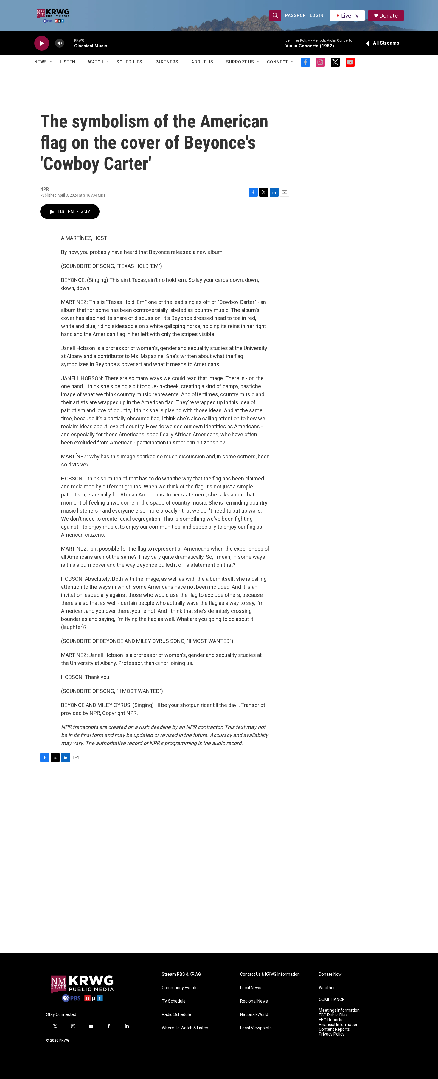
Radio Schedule (176, 1014)
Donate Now (330, 974)
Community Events (180, 988)
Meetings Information (339, 1010)
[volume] (60, 43)
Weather (327, 988)
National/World (254, 1014)
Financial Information (338, 1024)
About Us (202, 62)
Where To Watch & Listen (185, 1028)
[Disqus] (219, 872)
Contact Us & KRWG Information (270, 974)
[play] (41, 43)
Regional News (254, 1001)
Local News (250, 988)
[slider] (69, 43)
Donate (388, 16)
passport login (304, 15)
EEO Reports (330, 1020)
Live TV (350, 15)
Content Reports (334, 1029)
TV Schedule (174, 1001)
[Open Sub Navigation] (51, 62)
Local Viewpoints (256, 1028)
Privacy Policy (331, 1034)
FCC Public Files (333, 1015)
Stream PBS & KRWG (181, 974)
